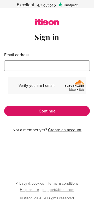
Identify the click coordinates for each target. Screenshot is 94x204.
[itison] (47, 23)
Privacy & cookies (29, 183)
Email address (16, 55)
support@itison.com (58, 189)
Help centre (29, 189)
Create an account (64, 130)
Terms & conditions (63, 183)
